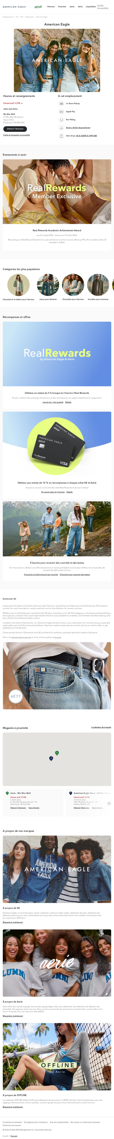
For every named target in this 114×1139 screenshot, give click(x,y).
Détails (68, 402)
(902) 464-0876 (10, 109)
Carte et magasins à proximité (16, 135)
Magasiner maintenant (13, 922)
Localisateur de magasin (101, 727)
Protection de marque (12, 1126)
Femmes (51, 7)
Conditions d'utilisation (12, 1123)
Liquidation (91, 7)
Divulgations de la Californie (36, 1123)
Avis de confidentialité (59, 1123)
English (6, 1136)
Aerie (80, 7)
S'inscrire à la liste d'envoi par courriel (41, 575)
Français (14, 1136)
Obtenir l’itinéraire (18, 808)
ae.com (58, 637)
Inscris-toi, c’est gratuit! (53, 402)
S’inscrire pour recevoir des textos (75, 575)
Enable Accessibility (102, 7)
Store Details (34, 808)
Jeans (72, 7)
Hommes (62, 7)
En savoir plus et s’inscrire (53, 492)
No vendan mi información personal (85, 1123)
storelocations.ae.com (21, 637)
